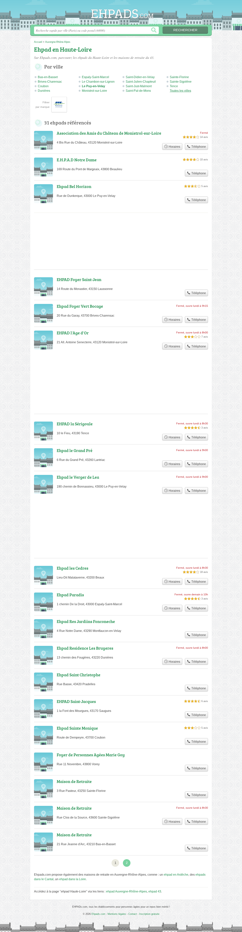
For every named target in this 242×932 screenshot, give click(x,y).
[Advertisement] (121, 516)
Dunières (44, 90)
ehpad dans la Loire (72, 879)
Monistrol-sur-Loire (94, 90)
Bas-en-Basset (48, 77)
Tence (174, 86)
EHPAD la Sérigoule (75, 424)
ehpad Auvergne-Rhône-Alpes (126, 891)
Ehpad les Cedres (72, 568)
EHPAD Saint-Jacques (76, 701)
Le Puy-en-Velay (93, 86)
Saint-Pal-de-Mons (138, 90)
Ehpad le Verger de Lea (78, 477)
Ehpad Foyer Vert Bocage (80, 306)
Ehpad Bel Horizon (74, 186)
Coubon (43, 86)
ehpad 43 (154, 891)
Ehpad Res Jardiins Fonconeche (86, 621)
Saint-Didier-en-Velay (140, 77)
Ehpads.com (121, 13)
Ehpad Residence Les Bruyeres (85, 648)
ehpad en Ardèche (176, 874)
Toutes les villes (180, 90)
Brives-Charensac (50, 81)
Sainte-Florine (179, 77)
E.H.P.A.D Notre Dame (77, 160)
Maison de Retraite (74, 781)
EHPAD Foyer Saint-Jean (79, 279)
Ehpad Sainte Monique (77, 728)
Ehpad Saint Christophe (78, 675)
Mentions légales (117, 914)
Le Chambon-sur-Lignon (98, 81)
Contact (132, 914)
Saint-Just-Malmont (139, 86)
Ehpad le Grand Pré (74, 450)
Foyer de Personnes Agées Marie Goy (91, 755)
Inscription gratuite (149, 914)
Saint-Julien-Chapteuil (141, 81)
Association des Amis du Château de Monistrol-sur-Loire (109, 133)
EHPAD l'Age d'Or (73, 333)
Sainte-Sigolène (181, 81)
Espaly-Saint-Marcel (95, 77)
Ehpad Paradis (70, 595)
